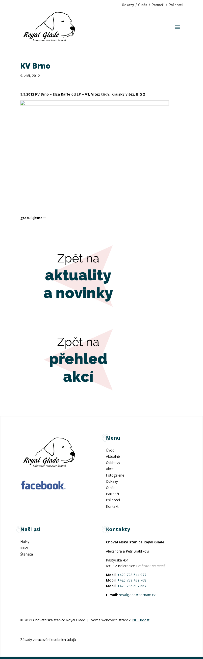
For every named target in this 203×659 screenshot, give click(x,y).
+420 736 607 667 (131, 585)
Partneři (158, 5)
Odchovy (113, 462)
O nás (142, 5)
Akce (110, 468)
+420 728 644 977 (131, 574)
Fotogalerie (115, 475)
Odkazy (128, 5)
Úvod (110, 450)
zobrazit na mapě (151, 565)
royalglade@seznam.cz (137, 594)
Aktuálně (113, 456)
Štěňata (26, 554)
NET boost (141, 620)
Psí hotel (176, 5)
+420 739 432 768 (131, 580)
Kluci (24, 548)
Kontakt (112, 506)
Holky (24, 541)
